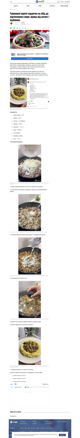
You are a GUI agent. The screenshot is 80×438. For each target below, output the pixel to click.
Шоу (11, 434)
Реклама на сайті (23, 423)
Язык (62, 1)
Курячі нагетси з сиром (19, 381)
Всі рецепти (13, 416)
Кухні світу (33, 428)
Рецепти (16, 5)
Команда (34, 421)
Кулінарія (23, 22)
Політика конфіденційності (62, 421)
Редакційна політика (18, 387)
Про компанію (23, 421)
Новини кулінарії (64, 5)
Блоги (11, 432)
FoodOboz (32, 387)
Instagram (12, 75)
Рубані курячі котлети (19, 375)
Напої (28, 5)
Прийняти (62, 434)
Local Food (52, 5)
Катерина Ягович (17, 22)
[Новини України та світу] (27, 387)
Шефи (40, 5)
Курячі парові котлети (19, 378)
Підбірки (37, 428)
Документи (35, 423)
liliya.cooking (41, 73)
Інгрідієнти (42, 428)
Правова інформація (49, 421)
